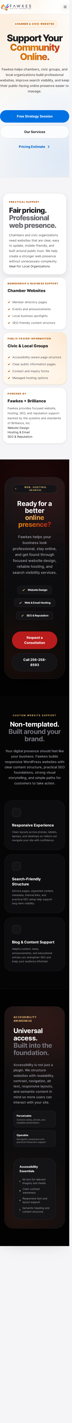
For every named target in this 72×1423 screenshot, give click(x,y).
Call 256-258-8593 (34, 662)
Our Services (34, 132)
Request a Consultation (34, 640)
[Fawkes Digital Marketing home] (16, 7)
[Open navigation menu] (65, 7)
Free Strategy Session (35, 116)
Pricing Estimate (32, 147)
